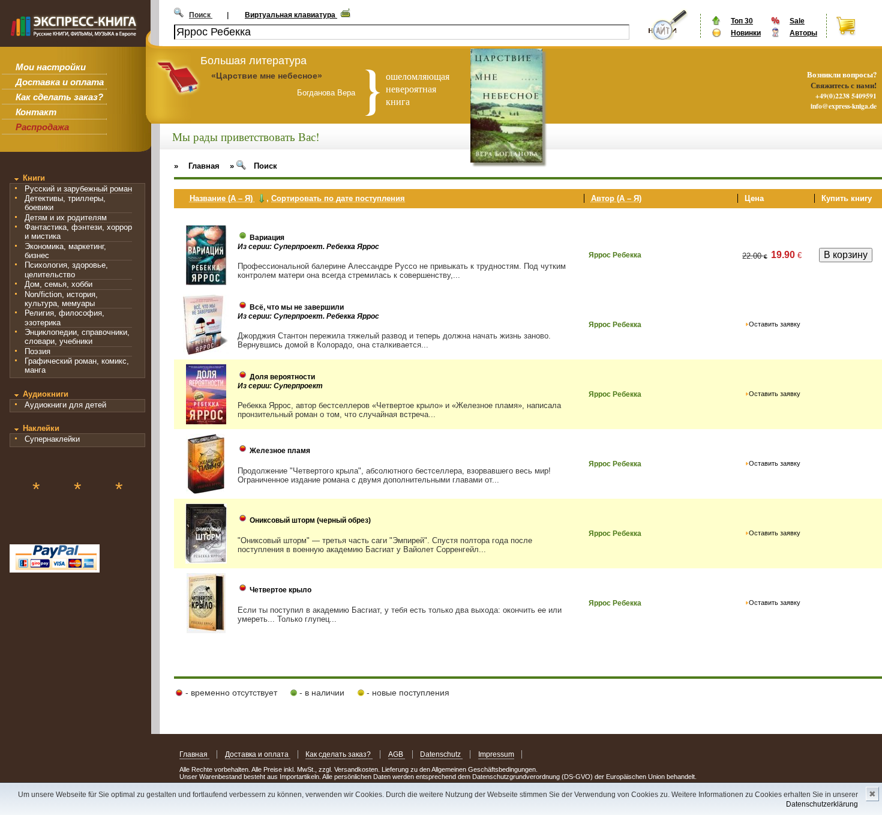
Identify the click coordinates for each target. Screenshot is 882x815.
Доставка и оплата (60, 82)
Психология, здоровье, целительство (66, 269)
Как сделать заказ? (59, 97)
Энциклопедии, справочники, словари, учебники (77, 337)
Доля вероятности (282, 377)
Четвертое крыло (280, 590)
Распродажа (42, 127)
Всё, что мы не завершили (297, 307)
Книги (34, 177)
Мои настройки (51, 67)
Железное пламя (280, 451)
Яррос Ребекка (615, 255)
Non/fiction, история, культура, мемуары (61, 299)
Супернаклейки (52, 439)
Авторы (803, 33)
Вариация (267, 237)
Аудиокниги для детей (65, 404)
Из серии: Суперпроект (280, 386)
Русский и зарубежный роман (78, 188)
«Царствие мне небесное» (266, 75)
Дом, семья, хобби (58, 284)
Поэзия (37, 351)
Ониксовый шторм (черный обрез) (310, 520)
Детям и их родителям (66, 217)
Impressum (496, 754)
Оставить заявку (774, 324)
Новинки (746, 33)
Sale (797, 21)
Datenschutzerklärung (822, 804)
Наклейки (41, 428)
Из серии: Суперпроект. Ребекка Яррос (308, 246)
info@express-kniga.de (844, 106)
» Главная (197, 165)
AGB (396, 754)
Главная (194, 754)
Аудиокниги (45, 393)
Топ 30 (742, 21)
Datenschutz (441, 754)
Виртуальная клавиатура (291, 15)
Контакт (36, 112)
